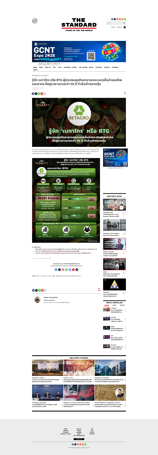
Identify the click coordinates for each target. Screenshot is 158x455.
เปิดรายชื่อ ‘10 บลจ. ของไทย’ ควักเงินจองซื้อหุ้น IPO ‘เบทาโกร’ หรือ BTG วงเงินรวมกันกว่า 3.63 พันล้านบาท (66, 249)
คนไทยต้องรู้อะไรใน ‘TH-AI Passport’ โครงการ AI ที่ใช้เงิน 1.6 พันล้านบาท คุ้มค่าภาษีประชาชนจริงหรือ (111, 215)
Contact (92, 433)
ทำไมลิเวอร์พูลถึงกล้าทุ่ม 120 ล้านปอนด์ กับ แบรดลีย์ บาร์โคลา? (117, 329)
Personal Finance (70, 402)
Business (36, 75)
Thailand (111, 251)
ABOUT (35, 70)
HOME (35, 67)
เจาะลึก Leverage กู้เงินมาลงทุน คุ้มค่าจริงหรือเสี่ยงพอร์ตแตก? (77, 405)
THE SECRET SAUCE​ (86, 67)
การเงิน (50, 276)
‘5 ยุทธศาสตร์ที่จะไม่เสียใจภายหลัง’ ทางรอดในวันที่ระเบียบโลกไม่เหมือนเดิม (110, 254)
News (65, 428)
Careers (79, 432)
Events (92, 432)
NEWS (41, 67)
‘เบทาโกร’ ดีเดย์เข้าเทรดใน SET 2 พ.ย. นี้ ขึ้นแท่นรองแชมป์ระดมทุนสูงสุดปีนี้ (57, 251)
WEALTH (48, 67)
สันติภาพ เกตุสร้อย (38, 88)
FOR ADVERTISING (79, 435)
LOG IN (113, 27)
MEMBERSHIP (79, 439)
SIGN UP (119, 27)
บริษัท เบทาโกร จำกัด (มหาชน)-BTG (66, 276)
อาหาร (38, 276)
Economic (106, 212)
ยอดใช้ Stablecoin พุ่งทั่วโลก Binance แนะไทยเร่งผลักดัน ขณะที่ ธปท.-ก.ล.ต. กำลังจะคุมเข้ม (108, 405)
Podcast (65, 430)
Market (45, 75)
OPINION (99, 67)
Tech (111, 212)
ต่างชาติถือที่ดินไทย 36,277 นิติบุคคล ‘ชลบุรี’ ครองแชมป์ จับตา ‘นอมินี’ (44, 405)
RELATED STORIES (79, 358)
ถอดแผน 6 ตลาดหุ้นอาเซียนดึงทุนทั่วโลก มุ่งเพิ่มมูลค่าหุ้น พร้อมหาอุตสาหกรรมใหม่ (45, 380)
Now (92, 430)
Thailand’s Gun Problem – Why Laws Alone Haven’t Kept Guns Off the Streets (111, 234)
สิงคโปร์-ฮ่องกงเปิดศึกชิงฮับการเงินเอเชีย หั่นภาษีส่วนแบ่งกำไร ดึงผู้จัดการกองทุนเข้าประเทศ (109, 380)
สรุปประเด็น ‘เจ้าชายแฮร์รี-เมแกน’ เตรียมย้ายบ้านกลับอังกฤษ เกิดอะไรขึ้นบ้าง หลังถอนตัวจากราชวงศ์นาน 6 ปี (111, 275)
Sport (113, 326)
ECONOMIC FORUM (70, 67)
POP (54, 67)
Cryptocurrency (100, 402)
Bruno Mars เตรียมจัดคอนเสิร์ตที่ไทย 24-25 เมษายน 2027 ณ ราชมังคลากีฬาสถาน (117, 339)
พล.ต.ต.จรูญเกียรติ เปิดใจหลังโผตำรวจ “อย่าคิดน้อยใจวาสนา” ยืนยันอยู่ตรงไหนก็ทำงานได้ (117, 311)
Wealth (79, 428)
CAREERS (115, 67)
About (79, 433)
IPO (54, 276)
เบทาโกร (78, 276)
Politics (113, 317)
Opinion (65, 432)
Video (79, 430)
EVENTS (107, 67)
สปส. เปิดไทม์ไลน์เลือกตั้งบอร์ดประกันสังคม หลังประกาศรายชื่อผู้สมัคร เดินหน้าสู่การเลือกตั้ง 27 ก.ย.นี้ (110, 295)
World (105, 251)
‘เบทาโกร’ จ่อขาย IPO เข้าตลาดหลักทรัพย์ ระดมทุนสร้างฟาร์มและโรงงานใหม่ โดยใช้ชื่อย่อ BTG (63, 253)
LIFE (59, 67)
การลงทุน (43, 276)
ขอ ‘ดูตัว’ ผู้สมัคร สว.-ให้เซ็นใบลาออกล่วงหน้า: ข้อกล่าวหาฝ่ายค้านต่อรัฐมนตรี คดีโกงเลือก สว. (117, 348)
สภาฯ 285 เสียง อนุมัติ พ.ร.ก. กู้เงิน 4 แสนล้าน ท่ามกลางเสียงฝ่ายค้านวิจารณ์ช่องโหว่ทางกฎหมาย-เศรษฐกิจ (117, 320)
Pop (92, 428)
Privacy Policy (66, 433)
